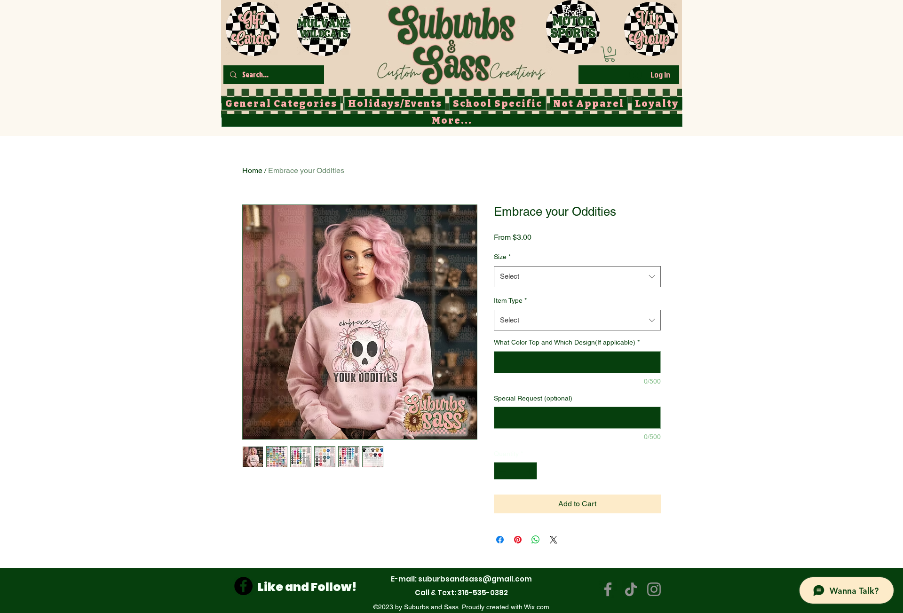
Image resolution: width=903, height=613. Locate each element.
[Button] (460, 43)
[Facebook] (243, 586)
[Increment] (530, 471)
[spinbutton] (515, 471)
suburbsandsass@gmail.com (475, 579)
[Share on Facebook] (500, 539)
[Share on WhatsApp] (535, 539)
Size (502, 256)
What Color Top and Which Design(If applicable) (567, 342)
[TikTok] (631, 589)
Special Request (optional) (533, 398)
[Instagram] (654, 589)
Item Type (510, 300)
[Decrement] (501, 471)
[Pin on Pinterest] (517, 539)
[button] (610, 54)
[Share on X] (553, 539)
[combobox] (577, 276)
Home (252, 170)
